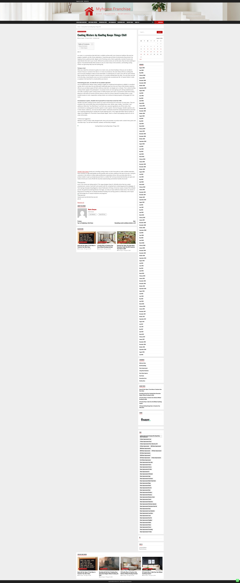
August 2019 (141, 260)
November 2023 (142, 136)
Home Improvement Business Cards (147, 497)
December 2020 (142, 222)
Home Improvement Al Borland (146, 474)
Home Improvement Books (145, 485)
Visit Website (92, 214)
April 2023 (141, 154)
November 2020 (142, 225)
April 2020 (141, 240)
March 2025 (141, 103)
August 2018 (141, 291)
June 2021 (141, 207)
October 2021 (142, 197)
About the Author (83, 46)
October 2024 (142, 113)
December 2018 (142, 281)
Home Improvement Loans (145, 515)
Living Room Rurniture (81, 22)
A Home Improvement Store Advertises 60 (148, 444)
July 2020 (141, 232)
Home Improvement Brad (145, 490)
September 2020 (142, 230)
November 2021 (142, 194)
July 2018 (141, 293)
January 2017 (142, 339)
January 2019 (142, 278)
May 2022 (141, 179)
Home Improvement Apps (145, 476)
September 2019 (142, 258)
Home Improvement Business (146, 494)
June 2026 (141, 70)
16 (160, 49)
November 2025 (142, 83)
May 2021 (141, 210)
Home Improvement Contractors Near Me (148, 506)
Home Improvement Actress (146, 467)
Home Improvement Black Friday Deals (148, 481)
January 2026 (142, 78)
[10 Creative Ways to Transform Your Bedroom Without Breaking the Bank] (131, 563)
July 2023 (141, 146)
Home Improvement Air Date (146, 469)
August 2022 (142, 172)
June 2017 (141, 326)
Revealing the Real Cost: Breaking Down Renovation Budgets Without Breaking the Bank (150, 394)
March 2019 (141, 273)
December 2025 (142, 80)
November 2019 (142, 253)
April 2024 (141, 123)
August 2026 (142, 67)
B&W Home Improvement (145, 450)
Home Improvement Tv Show (146, 531)
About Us (137, 22)
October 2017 (142, 316)
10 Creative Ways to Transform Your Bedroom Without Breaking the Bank (129, 572)
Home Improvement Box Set (146, 488)
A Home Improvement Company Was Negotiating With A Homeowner (150, 436)
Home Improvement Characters (146, 501)
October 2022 (142, 169)
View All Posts (102, 214)
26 (147, 54)
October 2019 (142, 255)
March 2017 (141, 334)
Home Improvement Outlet (145, 522)
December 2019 (142, 250)
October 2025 (142, 85)
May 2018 (141, 298)
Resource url (81, 202)
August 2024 (142, 116)
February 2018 (142, 306)
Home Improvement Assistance (146, 478)
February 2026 (142, 75)
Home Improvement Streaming (146, 529)
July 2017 (141, 324)
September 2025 (142, 88)
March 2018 (141, 304)
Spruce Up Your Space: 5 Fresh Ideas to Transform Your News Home (86, 246)
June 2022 (141, 177)
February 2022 (142, 187)
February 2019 (142, 276)
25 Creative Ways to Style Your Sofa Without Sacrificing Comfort (152, 572)
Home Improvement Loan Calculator (147, 511)
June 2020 (141, 235)
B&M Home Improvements (145, 448)
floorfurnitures (142, 549)
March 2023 (141, 156)
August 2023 (142, 144)
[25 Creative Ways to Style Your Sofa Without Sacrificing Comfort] (152, 563)
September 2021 (142, 199)
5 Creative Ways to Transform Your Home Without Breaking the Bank (105, 246)
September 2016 (142, 349)
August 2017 (141, 321)
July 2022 (141, 174)
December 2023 (142, 133)
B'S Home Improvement (156, 450)
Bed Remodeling (112, 22)
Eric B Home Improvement (145, 460)
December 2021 (142, 192)
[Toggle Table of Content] (91, 44)
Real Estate (141, 376)
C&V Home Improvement (145, 457)
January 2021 (142, 220)
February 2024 (142, 128)
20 (151, 51)
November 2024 (142, 111)
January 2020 (142, 248)
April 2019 (141, 271)
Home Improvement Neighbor (146, 520)
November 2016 (142, 344)
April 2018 (141, 301)
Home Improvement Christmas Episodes (148, 504)
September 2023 (142, 141)
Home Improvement (143, 368)
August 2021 (141, 202)
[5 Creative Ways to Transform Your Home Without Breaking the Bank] (106, 237)
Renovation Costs (103, 22)
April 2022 (141, 182)
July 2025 (141, 93)
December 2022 (142, 164)
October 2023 (142, 139)
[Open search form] (152, 22)
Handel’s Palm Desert (83, 171)
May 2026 (141, 73)
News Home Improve (92, 22)
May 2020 (141, 238)
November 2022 (142, 166)
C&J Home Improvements (145, 453)
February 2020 (142, 245)
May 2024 (141, 121)
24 (141, 54)
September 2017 (142, 319)
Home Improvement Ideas (145, 508)
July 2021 (141, 205)
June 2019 (141, 265)
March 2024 (141, 126)
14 (154, 49)
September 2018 (142, 288)
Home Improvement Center (145, 499)
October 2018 (142, 286)
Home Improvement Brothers (146, 492)
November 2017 (142, 314)
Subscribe (160, 22)
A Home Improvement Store (145, 441)
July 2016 (141, 354)
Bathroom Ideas (121, 22)
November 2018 (142, 283)
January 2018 (142, 309)
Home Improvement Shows (145, 525)
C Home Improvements (156, 457)
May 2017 (141, 329)
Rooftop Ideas (130, 22)
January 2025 (142, 105)
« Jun (140, 59)
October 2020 (142, 227)
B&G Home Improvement (156, 446)
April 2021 (141, 212)
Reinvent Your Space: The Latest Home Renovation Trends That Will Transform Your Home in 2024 (126, 247)
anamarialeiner (143, 547)
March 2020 (141, 243)
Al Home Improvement (144, 446)
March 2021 (141, 215)
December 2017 (142, 311)
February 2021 (142, 217)
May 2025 (141, 98)
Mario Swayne (81, 38)
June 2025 (141, 95)
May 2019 (141, 268)
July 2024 (141, 118)
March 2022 (141, 184)
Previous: (85, 222)
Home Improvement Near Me (146, 518)
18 (144, 51)
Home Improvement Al (144, 471)
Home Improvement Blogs (145, 483)
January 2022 (142, 189)
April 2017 (141, 331)
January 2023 (142, 161)
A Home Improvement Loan (145, 439)
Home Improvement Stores (145, 527)
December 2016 (142, 342)
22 (157, 51)
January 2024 (142, 131)
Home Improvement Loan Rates (146, 513)
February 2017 (142, 336)
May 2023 (141, 151)
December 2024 (142, 108)
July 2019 (141, 263)
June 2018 (141, 296)
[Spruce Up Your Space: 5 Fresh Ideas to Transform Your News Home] (87, 237)
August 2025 (142, 90)
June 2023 (141, 149)
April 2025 (141, 100)
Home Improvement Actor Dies (146, 462)
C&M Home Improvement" (145, 455)
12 (147, 49)
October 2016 (142, 347)
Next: (125, 222)
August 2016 (141, 352)
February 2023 (142, 159)
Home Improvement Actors (145, 464)
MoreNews (122, 581)
